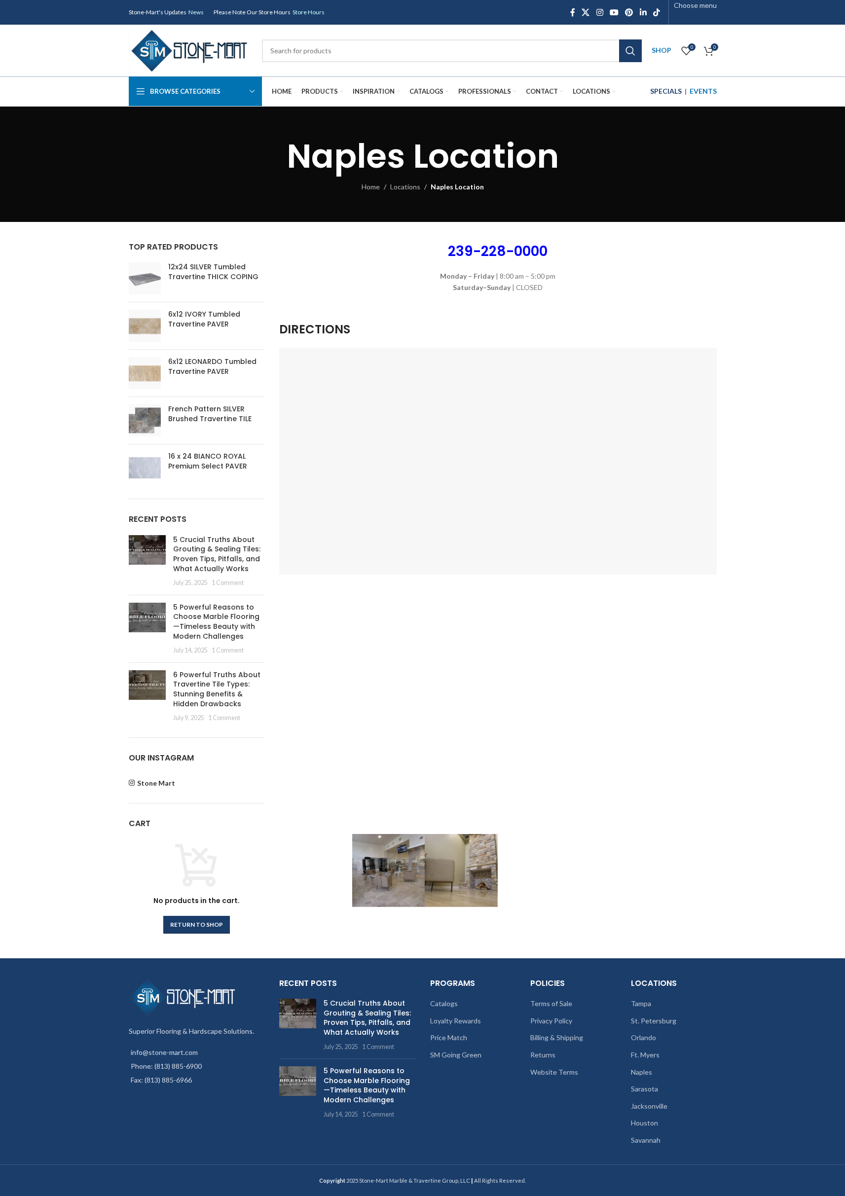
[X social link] (586, 12)
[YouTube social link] (614, 12)
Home (371, 186)
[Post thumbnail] (147, 561)
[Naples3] (534, 870)
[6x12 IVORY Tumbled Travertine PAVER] (145, 326)
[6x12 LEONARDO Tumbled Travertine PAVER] (145, 373)
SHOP (661, 50)
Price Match (448, 1037)
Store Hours (309, 12)
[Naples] (315, 870)
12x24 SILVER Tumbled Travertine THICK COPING (213, 272)
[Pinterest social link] (629, 12)
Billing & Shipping (556, 1037)
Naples (641, 1072)
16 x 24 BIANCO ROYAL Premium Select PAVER (207, 461)
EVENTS (703, 91)
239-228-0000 (498, 251)
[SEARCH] (630, 50)
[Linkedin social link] (643, 12)
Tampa (641, 1003)
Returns (542, 1055)
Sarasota (644, 1089)
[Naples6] (461, 870)
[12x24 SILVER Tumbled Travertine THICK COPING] (145, 278)
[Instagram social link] (599, 12)
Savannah (646, 1140)
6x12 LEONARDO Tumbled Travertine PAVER (212, 366)
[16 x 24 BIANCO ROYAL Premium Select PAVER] (145, 468)
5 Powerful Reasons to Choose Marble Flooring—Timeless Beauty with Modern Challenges (216, 621)
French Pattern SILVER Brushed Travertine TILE (210, 414)
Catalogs (444, 1003)
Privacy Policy (551, 1020)
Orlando (643, 1037)
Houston (644, 1123)
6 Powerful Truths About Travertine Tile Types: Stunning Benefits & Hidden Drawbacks (216, 689)
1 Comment (228, 582)
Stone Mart (156, 783)
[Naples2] (388, 870)
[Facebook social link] (573, 12)
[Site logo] (190, 49)
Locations (405, 186)
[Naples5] (680, 870)
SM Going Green (455, 1055)
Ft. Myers (645, 1055)
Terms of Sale (551, 1003)
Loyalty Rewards (455, 1020)
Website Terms (554, 1072)
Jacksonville (649, 1106)
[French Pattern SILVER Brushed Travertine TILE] (145, 420)
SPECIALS (666, 91)
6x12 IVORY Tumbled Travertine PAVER (204, 319)
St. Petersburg (653, 1020)
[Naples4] (607, 870)
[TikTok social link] (656, 12)
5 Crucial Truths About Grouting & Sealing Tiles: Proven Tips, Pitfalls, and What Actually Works (216, 554)
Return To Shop (196, 924)
